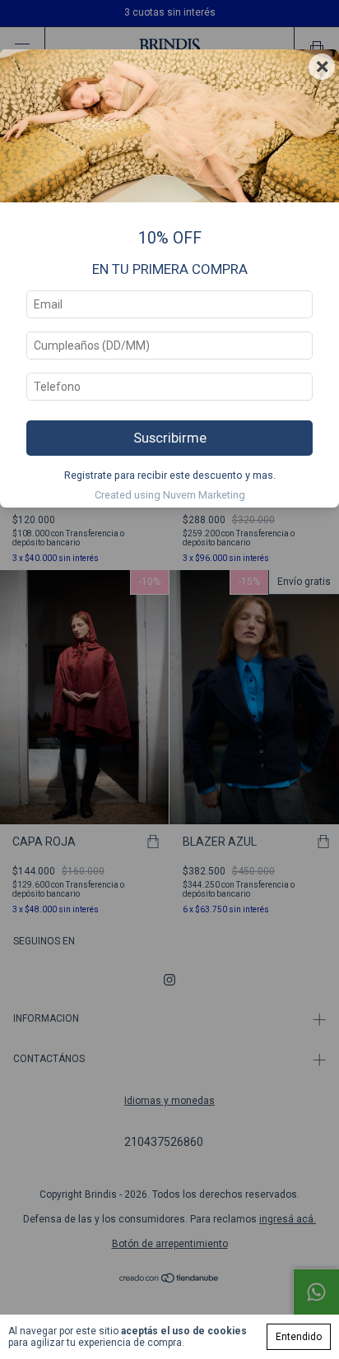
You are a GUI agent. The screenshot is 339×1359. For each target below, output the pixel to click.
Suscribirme (170, 437)
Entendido (299, 1337)
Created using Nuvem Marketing (170, 495)
